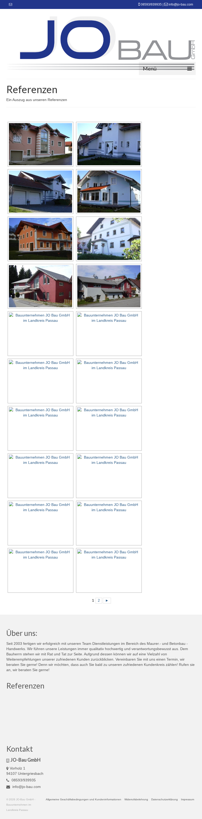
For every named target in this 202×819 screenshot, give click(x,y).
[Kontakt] (10, 4)
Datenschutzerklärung (164, 799)
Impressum (187, 799)
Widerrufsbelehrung (136, 799)
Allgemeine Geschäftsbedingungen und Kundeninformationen (83, 799)
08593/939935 (151, 4)
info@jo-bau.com (181, 4)
